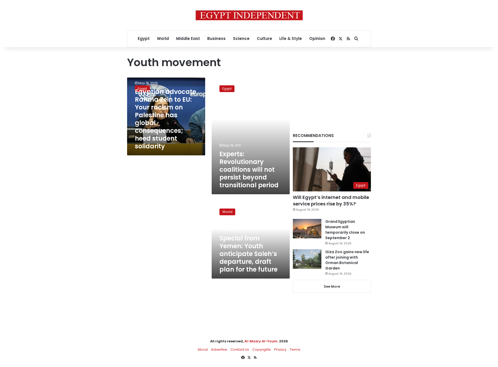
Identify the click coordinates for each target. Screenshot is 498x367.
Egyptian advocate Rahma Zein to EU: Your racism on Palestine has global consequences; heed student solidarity (165, 118)
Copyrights (261, 349)
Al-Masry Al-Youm (261, 341)
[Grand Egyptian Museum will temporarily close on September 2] (307, 228)
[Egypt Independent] (249, 15)
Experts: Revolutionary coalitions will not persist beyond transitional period (249, 169)
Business (216, 38)
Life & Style (290, 38)
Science (241, 38)
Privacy (280, 349)
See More (332, 286)
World (163, 38)
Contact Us (240, 349)
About (203, 349)
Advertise (219, 349)
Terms (295, 349)
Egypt (144, 38)
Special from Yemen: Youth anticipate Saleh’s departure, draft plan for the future (248, 254)
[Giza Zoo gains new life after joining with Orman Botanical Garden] (307, 259)
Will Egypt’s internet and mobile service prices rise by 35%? (331, 200)
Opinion (317, 38)
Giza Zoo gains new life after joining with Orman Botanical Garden (347, 260)
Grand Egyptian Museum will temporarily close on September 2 (345, 229)
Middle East (188, 38)
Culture (264, 38)
